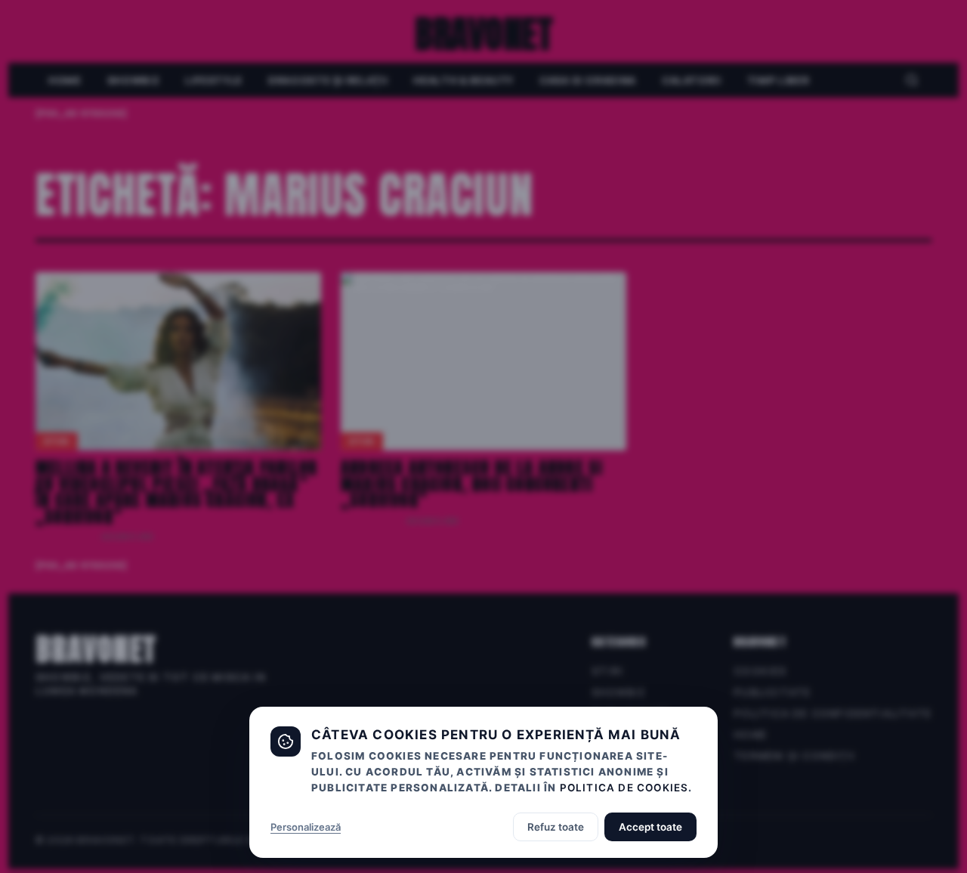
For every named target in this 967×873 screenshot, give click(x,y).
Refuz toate (555, 827)
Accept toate (650, 827)
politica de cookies (624, 788)
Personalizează (305, 827)
